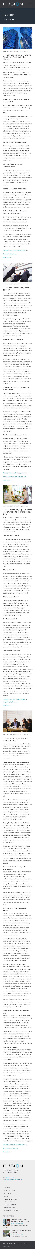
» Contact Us (8, 1196)
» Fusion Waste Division (11, 1210)
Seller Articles (17, 51)
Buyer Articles (17, 506)
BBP (5, 51)
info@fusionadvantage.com (13, 1180)
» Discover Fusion (9, 1190)
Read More (6, 257)
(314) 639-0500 (9, 1177)
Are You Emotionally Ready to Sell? (17, 288)
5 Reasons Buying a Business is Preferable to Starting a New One (17, 511)
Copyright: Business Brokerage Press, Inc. (15, 250)
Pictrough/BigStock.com (10, 1148)
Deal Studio (6, 1246)
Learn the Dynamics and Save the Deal (15, 739)
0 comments (25, 51)
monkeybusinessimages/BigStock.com (14, 477)
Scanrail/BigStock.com (10, 254)
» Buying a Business (10, 1205)
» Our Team (7, 1193)
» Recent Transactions (11, 1202)
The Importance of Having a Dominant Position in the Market (17, 57)
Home (5, 19)
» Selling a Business (10, 1207)
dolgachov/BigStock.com (10, 702)
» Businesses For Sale (10, 1199)
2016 (9, 19)
